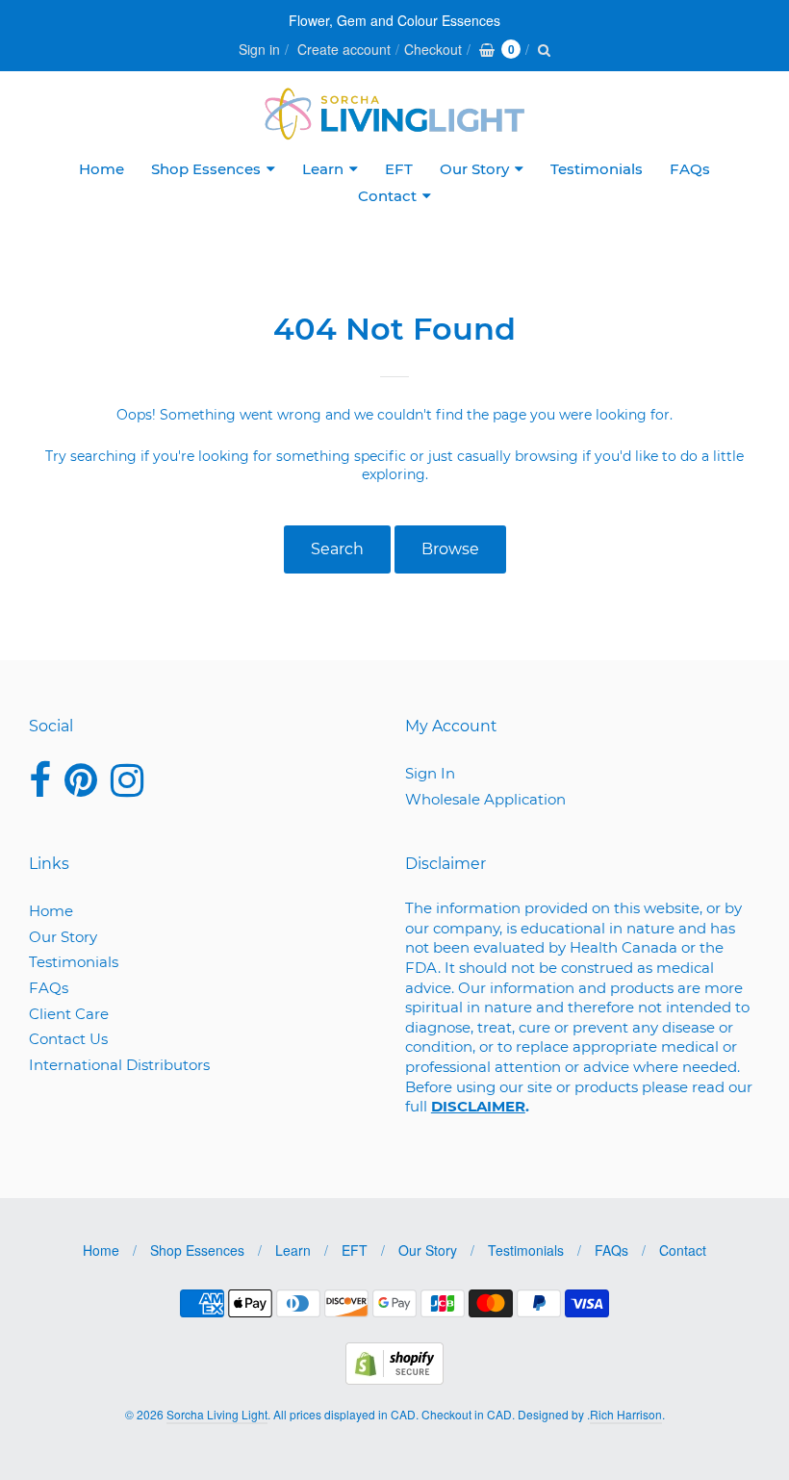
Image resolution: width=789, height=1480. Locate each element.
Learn (323, 169)
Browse (450, 549)
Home (101, 169)
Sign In (430, 773)
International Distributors (119, 1065)
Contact (387, 196)
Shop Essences (206, 169)
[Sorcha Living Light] (395, 113)
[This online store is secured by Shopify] (394, 1378)
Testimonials (596, 169)
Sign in (259, 49)
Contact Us (68, 1039)
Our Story (474, 169)
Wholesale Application (485, 799)
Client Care (69, 1014)
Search (337, 549)
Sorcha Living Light (216, 1414)
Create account (344, 49)
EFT (399, 169)
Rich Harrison (626, 1414)
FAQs (690, 169)
